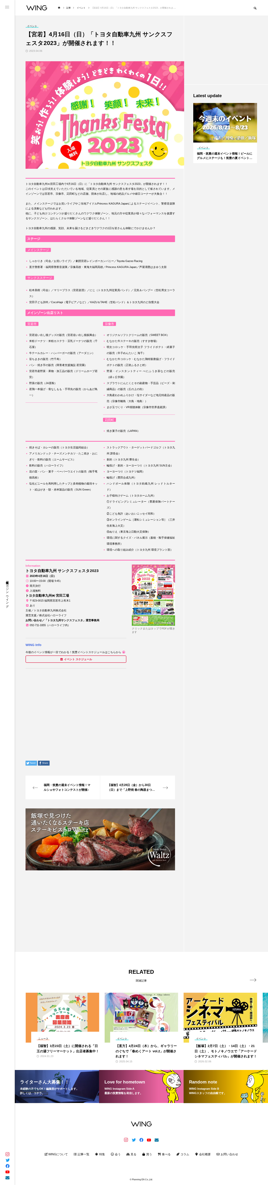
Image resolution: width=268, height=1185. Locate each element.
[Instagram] (7, 1154)
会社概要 (204, 1154)
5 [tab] (224, 139)
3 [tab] (217, 139)
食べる (166, 1154)
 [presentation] (253, 980)
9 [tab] (237, 139)
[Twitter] (7, 1160)
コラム (184, 1154)
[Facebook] (7, 1166)
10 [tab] (240, 139)
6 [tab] (227, 139)
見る (133, 1154)
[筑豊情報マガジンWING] (36, 7)
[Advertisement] (100, 899)
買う (148, 1154)
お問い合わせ (229, 1154)
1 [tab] (210, 139)
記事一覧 (83, 1154)
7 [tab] (230, 139)
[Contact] (7, 1178)
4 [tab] (220, 139)
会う (117, 1154)
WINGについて (58, 1154)
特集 (101, 1154)
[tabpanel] (225, 133)
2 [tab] (214, 139)
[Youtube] (7, 1172)
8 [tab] (233, 139)
